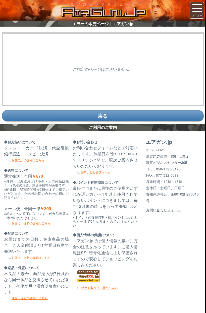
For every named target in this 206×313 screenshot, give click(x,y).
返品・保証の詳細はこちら (30, 298)
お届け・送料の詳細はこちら (31, 223)
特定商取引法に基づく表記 (99, 287)
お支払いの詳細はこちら (28, 160)
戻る (103, 115)
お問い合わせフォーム (95, 172)
